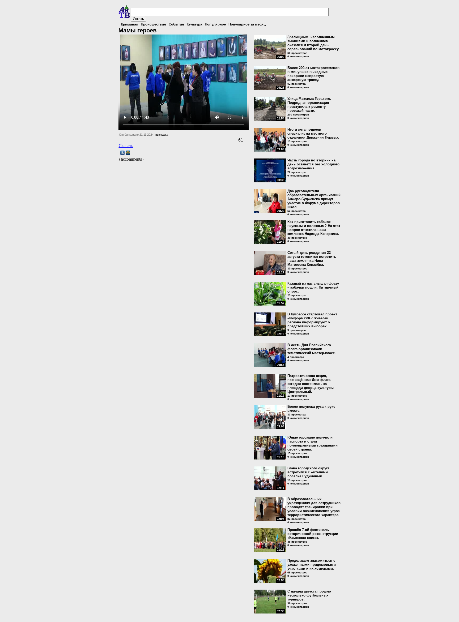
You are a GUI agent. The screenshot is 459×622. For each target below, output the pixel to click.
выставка (161, 134)
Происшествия (153, 24)
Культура (194, 24)
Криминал (129, 24)
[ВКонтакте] (122, 152)
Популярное (215, 24)
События (176, 24)
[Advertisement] (181, 170)
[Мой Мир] (128, 152)
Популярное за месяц (247, 24)
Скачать (126, 145)
